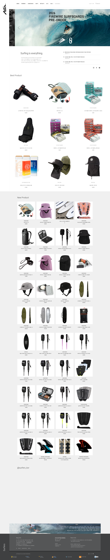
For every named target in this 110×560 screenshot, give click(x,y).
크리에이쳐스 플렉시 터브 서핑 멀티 (84, 274)
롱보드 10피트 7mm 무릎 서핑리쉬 (45, 353)
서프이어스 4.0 (59, 110)
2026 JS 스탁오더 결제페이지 (65, 221)
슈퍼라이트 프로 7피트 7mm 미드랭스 (26, 405)
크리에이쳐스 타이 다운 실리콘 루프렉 (26, 110)
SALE (51, 3)
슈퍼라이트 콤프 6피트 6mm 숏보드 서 (45, 432)
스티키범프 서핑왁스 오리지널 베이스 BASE (93, 110)
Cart (93, 3)
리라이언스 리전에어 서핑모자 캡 (45, 274)
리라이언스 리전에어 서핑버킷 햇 (45, 222)
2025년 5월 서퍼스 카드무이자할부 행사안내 (74, 57)
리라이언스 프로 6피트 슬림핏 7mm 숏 (64, 248)
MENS (18, 3)
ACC (47, 3)
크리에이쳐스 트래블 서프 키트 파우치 (45, 248)
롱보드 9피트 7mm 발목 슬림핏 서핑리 (64, 353)
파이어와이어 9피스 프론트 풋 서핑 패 (64, 458)
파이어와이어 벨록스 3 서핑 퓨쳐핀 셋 (45, 458)
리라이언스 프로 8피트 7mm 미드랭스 (83, 353)
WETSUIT (42, 3)
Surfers (4, 547)
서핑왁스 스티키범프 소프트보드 (93, 148)
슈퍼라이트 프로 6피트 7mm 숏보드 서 (64, 405)
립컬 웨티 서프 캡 (93, 185)
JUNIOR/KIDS (30, 3)
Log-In (90, 3)
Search (98, 3)
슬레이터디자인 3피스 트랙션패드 (83, 405)
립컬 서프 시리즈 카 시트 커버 (26, 148)
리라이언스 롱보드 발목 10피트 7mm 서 (64, 379)
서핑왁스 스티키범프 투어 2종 (59, 148)
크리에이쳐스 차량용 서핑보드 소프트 (84, 327)
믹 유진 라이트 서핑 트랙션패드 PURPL (83, 222)
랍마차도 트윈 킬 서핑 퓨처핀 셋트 (83, 458)
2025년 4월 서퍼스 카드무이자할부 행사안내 (74, 61)
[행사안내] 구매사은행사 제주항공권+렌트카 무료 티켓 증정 (78, 52)
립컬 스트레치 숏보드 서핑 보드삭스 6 (26, 353)
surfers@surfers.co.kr (29, 541)
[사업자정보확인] (29, 542)
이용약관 (29, 548)
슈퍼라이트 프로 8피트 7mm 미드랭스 (26, 379)
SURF (37, 3)
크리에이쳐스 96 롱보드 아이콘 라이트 (45, 327)
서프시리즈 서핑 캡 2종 (59, 185)
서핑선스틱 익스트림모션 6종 (26, 185)
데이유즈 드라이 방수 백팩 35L (26, 248)
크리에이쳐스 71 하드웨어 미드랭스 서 (26, 327)
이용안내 (19, 548)
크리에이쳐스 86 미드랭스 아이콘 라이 (64, 327)
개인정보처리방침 (24, 548)
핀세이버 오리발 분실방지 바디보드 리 (26, 274)
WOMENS (23, 3)
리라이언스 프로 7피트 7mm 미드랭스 (45, 379)
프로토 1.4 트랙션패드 (84, 379)
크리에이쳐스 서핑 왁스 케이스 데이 (45, 405)
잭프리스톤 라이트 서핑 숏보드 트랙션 (84, 432)
